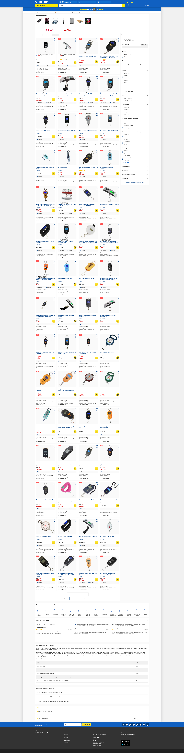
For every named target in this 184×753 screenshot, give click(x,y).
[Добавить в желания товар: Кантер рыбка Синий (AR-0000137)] (118, 335)
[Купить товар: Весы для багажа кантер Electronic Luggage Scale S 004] (117, 321)
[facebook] (123, 724)
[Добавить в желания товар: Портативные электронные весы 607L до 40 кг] (118, 482)
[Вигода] (130, 2)
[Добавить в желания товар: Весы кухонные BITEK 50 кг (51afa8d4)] (118, 113)
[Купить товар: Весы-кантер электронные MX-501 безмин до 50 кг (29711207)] (96, 210)
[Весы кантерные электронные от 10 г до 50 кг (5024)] (45, 453)
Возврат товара (96, 737)
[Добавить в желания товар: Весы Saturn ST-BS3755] (75, 39)
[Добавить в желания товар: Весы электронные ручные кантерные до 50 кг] (97, 150)
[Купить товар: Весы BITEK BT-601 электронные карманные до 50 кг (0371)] (117, 468)
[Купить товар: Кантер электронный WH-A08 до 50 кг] (96, 61)
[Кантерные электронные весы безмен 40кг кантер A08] (88, 305)
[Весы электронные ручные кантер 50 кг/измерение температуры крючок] (109, 194)
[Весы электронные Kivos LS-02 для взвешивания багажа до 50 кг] (67, 84)
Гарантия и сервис (97, 739)
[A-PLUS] (67, 30)
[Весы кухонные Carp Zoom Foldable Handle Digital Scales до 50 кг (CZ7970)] (67, 563)
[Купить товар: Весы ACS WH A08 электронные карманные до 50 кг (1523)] (117, 579)
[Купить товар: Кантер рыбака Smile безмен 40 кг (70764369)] (53, 394)
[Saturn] (49, 30)
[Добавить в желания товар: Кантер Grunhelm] (54, 39)
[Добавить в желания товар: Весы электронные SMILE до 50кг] (97, 261)
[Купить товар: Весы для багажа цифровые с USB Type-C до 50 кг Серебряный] (75, 210)
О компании (66, 732)
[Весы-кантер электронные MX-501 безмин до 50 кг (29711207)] (88, 194)
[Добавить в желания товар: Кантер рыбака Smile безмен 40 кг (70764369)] (54, 372)
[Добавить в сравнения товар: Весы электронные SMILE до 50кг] (97, 263)
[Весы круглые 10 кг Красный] (88, 379)
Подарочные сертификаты (98, 742)
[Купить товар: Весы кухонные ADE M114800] (117, 542)
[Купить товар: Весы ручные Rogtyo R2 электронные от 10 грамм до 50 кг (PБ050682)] (53, 99)
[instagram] (130, 724)
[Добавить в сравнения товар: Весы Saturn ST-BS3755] (75, 41)
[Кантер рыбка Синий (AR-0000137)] (109, 342)
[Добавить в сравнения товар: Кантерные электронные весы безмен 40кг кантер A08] (97, 300)
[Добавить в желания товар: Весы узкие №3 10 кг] (75, 150)
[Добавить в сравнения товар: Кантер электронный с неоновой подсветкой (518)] (118, 411)
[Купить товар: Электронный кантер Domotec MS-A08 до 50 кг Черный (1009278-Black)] (75, 136)
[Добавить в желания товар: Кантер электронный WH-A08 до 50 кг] (97, 39)
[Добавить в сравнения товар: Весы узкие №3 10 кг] (75, 152)
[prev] (144, 605)
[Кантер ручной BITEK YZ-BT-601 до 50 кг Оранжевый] (88, 563)
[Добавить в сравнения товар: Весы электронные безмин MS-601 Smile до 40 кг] (54, 484)
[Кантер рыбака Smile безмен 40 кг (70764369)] (45, 379)
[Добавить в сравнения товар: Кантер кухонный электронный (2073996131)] (118, 152)
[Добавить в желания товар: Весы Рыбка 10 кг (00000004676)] (118, 372)
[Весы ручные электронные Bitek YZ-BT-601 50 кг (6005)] (45, 342)
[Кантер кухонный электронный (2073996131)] (109, 157)
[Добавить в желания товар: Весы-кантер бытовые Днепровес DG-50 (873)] (97, 409)
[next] (147, 605)
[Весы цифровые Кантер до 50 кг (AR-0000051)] (67, 305)
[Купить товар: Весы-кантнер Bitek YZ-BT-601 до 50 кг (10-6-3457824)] (96, 358)
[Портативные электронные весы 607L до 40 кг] (109, 490)
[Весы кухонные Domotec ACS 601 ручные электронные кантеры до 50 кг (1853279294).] (67, 416)
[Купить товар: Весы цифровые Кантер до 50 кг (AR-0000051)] (75, 321)
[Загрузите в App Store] (125, 741)
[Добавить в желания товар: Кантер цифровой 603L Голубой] (75, 261)
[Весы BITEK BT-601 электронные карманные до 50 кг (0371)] (109, 453)
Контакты (66, 735)
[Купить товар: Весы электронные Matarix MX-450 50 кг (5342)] (53, 173)
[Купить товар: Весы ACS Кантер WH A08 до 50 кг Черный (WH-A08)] (75, 247)
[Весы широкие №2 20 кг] (45, 416)
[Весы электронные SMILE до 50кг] (88, 268)
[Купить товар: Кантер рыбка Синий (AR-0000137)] (117, 357)
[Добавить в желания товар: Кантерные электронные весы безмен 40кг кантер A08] (97, 298)
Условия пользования (126, 732)
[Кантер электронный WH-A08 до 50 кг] (88, 46)
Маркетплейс (67, 740)
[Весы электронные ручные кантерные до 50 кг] (88, 157)
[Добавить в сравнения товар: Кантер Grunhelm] (54, 41)
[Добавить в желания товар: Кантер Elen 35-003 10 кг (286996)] (54, 519)
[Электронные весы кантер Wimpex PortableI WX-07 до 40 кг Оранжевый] (67, 379)
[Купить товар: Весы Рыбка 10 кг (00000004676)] (117, 394)
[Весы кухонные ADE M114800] (109, 526)
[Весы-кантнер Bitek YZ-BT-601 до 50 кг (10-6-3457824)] (88, 342)
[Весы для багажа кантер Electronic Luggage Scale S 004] (109, 305)
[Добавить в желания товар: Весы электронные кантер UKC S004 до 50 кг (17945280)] (97, 519)
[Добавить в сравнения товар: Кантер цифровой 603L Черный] (54, 115)
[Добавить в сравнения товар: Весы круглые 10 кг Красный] (97, 374)
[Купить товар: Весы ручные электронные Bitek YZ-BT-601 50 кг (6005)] (53, 358)
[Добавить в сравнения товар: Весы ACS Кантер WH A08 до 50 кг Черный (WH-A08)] (75, 226)
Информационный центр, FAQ (42, 732)
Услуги (94, 740)
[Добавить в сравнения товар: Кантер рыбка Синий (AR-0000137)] (118, 337)
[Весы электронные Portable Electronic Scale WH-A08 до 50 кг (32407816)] (109, 268)
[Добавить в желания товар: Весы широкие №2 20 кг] (54, 409)
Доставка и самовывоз (98, 735)
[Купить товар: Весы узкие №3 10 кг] (75, 173)
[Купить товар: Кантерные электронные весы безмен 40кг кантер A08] (96, 321)
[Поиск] (123, 5)
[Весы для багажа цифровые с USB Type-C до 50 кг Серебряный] (67, 194)
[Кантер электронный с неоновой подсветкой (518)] (109, 416)
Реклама (66, 742)
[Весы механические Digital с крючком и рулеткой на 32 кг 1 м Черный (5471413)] (88, 121)
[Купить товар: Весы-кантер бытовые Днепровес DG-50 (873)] (96, 431)
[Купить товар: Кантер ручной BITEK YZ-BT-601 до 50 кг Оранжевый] (96, 579)
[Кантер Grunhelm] (45, 46)
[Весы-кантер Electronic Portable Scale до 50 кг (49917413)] (67, 342)
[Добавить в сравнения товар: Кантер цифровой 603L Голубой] (75, 263)
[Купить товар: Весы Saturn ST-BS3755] (75, 62)
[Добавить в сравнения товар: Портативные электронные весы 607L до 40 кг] (118, 484)
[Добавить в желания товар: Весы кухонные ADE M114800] (118, 519)
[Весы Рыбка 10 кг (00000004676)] (109, 379)
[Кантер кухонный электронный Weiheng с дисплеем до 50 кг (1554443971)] (109, 46)
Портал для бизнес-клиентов (127, 734)
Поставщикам (67, 739)
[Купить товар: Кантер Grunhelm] (53, 62)
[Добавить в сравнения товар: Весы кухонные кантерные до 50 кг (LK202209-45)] (97, 448)
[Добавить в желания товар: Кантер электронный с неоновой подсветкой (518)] (118, 409)
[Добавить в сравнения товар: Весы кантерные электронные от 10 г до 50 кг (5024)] (54, 448)
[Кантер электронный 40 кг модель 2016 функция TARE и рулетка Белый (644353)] (88, 231)
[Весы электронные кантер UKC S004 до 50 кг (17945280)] (88, 526)
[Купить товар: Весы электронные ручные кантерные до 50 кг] (96, 173)
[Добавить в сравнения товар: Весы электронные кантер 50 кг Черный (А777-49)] (54, 226)
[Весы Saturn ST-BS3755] (67, 46)
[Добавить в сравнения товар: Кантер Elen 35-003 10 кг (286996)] (54, 521)
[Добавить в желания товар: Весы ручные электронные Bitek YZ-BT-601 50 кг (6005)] (54, 335)
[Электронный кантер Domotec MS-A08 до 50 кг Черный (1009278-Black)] (67, 121)
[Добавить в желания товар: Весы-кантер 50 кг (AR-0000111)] (75, 519)
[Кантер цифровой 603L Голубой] (67, 268)
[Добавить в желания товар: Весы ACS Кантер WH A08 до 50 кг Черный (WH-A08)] (75, 224)
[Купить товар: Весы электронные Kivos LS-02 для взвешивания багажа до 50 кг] (75, 99)
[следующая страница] (90, 598)
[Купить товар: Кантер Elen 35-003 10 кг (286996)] (53, 542)
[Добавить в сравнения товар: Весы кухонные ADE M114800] (118, 521)
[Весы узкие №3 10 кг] (67, 157)
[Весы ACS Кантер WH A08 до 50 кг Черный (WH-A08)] (67, 231)
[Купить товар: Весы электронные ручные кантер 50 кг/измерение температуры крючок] (117, 210)
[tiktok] (137, 724)
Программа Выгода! (97, 743)
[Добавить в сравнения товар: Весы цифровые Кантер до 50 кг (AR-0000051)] (75, 300)
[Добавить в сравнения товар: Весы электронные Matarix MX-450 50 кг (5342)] (54, 152)
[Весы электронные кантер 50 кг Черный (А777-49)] (45, 231)
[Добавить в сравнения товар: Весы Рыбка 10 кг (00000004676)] (118, 374)
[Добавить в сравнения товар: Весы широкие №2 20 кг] (54, 411)
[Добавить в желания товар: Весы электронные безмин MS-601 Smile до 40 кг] (54, 482)
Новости (66, 734)
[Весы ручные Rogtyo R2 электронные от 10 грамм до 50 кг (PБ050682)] (45, 84)
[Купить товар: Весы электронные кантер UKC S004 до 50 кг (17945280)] (96, 542)
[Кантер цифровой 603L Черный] (45, 121)
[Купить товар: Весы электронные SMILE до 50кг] (96, 284)
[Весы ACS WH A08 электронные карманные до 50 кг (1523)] (109, 563)
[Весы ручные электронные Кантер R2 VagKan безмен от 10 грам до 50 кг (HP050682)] (109, 84)
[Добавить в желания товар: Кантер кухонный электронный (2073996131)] (118, 150)
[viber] (133, 724)
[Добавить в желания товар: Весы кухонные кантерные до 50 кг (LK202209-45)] (97, 446)
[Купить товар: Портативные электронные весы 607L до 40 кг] (117, 505)
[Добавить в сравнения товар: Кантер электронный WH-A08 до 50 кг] (97, 41)
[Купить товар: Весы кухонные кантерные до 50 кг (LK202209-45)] (96, 468)
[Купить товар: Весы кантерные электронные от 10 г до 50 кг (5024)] (53, 468)
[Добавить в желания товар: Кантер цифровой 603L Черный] (54, 113)
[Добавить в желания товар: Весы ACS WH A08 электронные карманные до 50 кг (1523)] (118, 556)
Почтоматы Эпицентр (97, 745)
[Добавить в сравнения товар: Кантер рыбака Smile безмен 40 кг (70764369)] (54, 374)
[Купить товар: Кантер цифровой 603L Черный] (53, 136)
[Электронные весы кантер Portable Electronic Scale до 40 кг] (88, 490)
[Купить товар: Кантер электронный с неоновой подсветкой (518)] (117, 431)
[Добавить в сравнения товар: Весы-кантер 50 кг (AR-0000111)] (75, 521)
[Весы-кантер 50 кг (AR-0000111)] (67, 526)
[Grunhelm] (40, 30)
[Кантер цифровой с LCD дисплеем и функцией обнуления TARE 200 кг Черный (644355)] (109, 231)
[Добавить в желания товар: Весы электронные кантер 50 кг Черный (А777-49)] (54, 224)
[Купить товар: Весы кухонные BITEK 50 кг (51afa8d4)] (117, 136)
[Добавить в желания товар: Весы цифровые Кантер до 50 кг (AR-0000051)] (75, 298)
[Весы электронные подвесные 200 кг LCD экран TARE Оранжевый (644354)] (45, 268)
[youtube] (126, 724)
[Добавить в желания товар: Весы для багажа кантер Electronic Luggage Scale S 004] (118, 298)
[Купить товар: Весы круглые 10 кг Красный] (96, 394)
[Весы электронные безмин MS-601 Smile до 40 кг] (45, 490)
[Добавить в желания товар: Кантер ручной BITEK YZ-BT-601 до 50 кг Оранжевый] (97, 556)
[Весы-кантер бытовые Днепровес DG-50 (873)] (88, 416)
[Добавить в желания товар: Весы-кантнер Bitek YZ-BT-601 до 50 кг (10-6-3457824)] (97, 335)
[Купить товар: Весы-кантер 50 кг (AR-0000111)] (75, 542)
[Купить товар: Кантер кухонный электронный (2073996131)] (117, 173)
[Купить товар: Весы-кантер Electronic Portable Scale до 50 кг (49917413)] (75, 357)
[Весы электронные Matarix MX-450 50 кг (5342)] (45, 157)
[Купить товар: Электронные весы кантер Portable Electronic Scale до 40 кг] (96, 505)
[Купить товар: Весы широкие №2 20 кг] (53, 431)
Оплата (94, 732)
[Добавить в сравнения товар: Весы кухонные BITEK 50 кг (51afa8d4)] (118, 115)
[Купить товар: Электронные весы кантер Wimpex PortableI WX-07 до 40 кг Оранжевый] (75, 394)
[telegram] (140, 724)
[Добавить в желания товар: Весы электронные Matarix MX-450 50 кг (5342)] (54, 150)
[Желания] (136, 5)
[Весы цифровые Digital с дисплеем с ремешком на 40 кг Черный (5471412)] (67, 453)
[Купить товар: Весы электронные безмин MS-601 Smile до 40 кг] (53, 505)
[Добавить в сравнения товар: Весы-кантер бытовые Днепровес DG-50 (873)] (97, 411)
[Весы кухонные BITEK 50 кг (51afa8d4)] (109, 121)
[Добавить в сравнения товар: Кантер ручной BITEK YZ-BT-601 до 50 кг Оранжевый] (97, 558)
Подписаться (87, 724)
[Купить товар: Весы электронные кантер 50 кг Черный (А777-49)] (53, 247)
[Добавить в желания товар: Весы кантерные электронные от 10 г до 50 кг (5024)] (54, 446)
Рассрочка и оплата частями (99, 734)
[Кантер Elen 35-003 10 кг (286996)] (45, 526)
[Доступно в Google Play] (125, 744)
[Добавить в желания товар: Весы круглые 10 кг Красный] (97, 372)
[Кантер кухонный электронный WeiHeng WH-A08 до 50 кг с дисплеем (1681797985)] (45, 563)
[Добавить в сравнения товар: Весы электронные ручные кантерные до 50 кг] (97, 152)
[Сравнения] (129, 5)
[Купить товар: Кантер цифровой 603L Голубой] (75, 284)
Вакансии (66, 737)
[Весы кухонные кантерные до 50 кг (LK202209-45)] (88, 453)
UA (57, 2)
